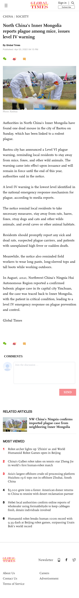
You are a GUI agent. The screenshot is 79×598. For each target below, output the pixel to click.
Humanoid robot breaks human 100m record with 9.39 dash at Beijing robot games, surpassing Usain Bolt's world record (41, 522)
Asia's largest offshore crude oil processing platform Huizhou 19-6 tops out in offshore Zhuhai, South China (41, 477)
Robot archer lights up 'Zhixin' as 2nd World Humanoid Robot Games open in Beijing (36, 451)
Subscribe (66, 7)
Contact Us (10, 578)
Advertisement (49, 578)
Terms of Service (13, 584)
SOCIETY (22, 16)
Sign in (62, 2)
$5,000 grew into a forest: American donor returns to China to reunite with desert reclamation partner (40, 492)
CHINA (8, 16)
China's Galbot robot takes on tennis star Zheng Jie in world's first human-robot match (40, 463)
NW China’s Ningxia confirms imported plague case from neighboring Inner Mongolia (51, 423)
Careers (44, 573)
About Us (9, 573)
